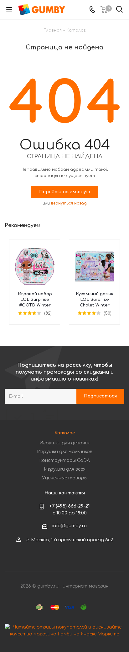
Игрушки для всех (64, 469)
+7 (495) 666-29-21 (69, 506)
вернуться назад (69, 203)
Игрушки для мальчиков (64, 451)
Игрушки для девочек (64, 443)
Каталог (64, 433)
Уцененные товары (64, 478)
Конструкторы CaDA (64, 460)
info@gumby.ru (69, 526)
